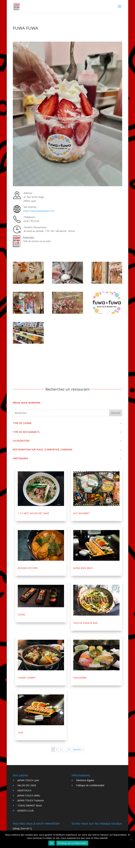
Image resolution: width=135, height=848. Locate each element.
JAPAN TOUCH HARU (28, 795)
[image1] (28, 333)
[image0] (67, 273)
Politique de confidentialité (90, 785)
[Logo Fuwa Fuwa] (106, 303)
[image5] (28, 273)
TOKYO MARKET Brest (29, 805)
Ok (51, 843)
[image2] (67, 303)
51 (69, 749)
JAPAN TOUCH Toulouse (30, 800)
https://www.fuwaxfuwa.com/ (39, 210)
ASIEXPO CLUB (25, 810)
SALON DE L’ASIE (26, 785)
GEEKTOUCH (24, 790)
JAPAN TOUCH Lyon (28, 780)
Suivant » (78, 749)
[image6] (106, 273)
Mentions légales (85, 780)
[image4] (28, 303)
